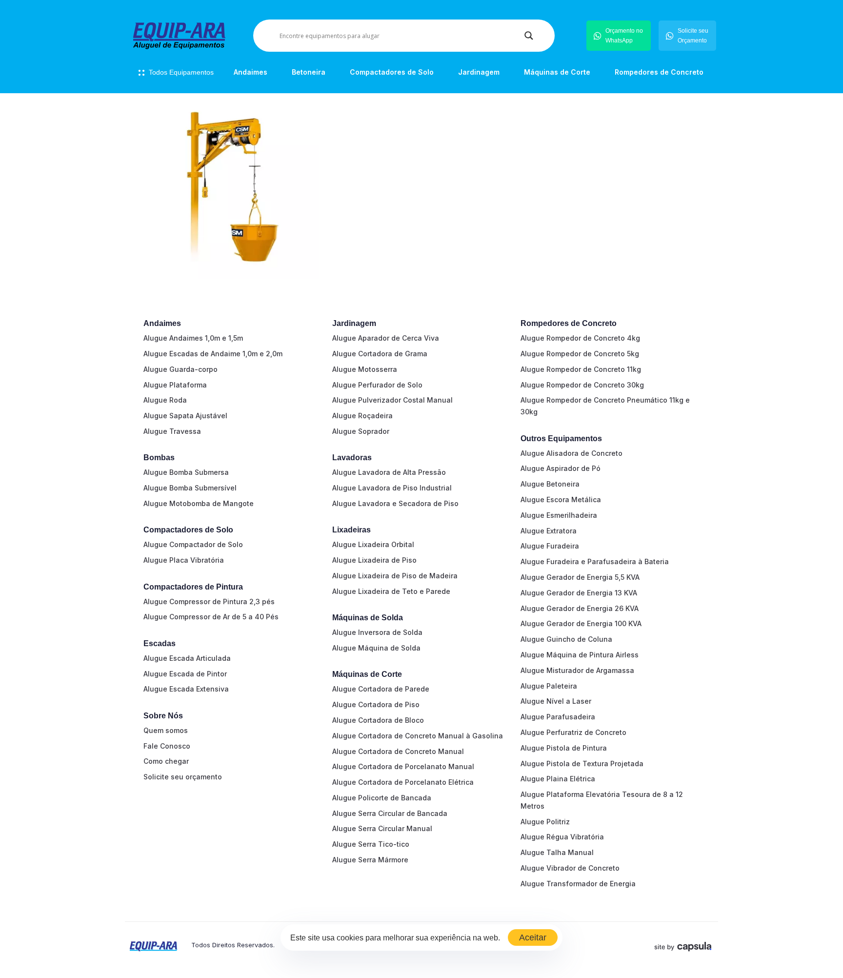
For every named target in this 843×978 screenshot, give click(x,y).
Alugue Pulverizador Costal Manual (392, 400)
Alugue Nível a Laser (556, 701)
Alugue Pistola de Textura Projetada (582, 763)
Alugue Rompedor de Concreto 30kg (582, 385)
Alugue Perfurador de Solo (377, 385)
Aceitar (532, 937)
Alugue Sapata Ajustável (185, 415)
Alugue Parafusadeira (558, 717)
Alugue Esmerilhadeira (559, 515)
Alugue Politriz (545, 821)
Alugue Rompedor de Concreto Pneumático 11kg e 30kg (605, 406)
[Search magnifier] (529, 35)
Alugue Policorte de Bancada (381, 798)
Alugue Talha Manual (557, 852)
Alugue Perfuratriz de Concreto (573, 732)
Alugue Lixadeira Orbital (373, 544)
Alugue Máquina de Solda (376, 648)
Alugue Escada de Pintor (185, 674)
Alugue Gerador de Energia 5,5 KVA (580, 577)
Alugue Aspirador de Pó (561, 468)
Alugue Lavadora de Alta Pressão (389, 472)
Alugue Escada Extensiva (186, 689)
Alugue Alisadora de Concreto (571, 453)
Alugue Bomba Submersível (190, 488)
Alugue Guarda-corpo (180, 369)
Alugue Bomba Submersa (186, 472)
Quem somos (165, 730)
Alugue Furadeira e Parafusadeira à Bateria (595, 561)
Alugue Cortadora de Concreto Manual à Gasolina (417, 736)
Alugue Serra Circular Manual (382, 828)
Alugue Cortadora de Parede (380, 689)
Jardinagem (479, 72)
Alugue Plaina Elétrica (558, 778)
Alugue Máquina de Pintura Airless (580, 655)
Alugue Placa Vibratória (183, 560)
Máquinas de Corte (557, 72)
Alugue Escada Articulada (187, 658)
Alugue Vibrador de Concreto (570, 868)
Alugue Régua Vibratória (562, 837)
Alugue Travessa (172, 431)
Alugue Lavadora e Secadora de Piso (395, 503)
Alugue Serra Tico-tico (370, 844)
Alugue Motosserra (364, 369)
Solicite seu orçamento (182, 777)
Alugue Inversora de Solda (377, 632)
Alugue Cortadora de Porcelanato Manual (403, 766)
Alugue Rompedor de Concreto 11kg (581, 369)
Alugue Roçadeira (362, 415)
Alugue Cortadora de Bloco (378, 720)
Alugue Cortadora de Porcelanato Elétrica (403, 782)
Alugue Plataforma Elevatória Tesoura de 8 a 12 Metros (602, 800)
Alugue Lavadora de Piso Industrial (392, 488)
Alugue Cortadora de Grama (379, 353)
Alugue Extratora (549, 531)
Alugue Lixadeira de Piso (374, 560)
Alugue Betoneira (550, 484)
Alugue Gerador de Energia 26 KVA (580, 608)
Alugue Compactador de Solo (193, 544)
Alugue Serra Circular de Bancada (389, 813)
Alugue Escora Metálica (561, 499)
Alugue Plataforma (175, 385)
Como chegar (166, 761)
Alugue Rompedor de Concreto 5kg (580, 353)
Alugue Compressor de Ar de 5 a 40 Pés (211, 616)
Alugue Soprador (360, 431)
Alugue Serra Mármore (370, 860)
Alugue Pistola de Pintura (564, 748)
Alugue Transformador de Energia (578, 883)
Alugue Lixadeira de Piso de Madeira (395, 575)
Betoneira (308, 72)
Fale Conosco (166, 746)
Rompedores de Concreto (659, 72)
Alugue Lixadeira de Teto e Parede (391, 591)
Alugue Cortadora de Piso (376, 704)
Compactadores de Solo (392, 72)
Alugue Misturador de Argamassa (577, 670)
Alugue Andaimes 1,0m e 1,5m (193, 338)
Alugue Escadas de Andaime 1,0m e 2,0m (212, 353)
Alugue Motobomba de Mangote (198, 503)
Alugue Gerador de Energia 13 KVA (579, 593)
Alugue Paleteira (549, 686)
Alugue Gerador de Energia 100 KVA (581, 623)
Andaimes (250, 72)
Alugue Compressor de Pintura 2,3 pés (209, 601)
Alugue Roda (165, 400)
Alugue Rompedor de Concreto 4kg (580, 338)
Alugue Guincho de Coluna (566, 639)
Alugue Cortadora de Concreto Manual (398, 751)
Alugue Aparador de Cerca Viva (385, 338)
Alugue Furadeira (550, 546)
